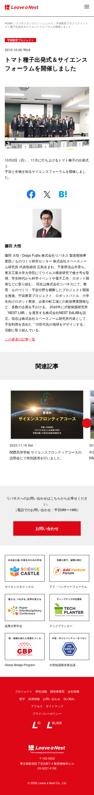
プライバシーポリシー (47, 713)
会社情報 (73, 691)
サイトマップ (54, 706)
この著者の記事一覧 (20, 339)
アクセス (37, 706)
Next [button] (87, 423)
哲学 (22, 699)
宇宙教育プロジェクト (20, 40)
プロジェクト (23, 691)
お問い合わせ (47, 528)
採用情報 (34, 699)
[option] (47, 425)
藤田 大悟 (13, 245)
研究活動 (41, 691)
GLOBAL (69, 699)
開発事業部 (57, 691)
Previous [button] (7, 423)
